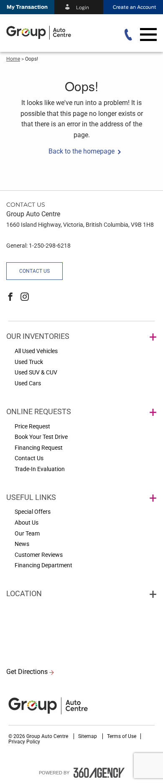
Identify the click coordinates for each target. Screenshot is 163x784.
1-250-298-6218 (50, 245)
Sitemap (88, 736)
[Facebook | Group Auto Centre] (10, 297)
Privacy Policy (24, 742)
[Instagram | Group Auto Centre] (24, 297)
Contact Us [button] (34, 271)
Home (13, 59)
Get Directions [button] (27, 672)
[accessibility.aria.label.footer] (99, 773)
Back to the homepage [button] (81, 151)
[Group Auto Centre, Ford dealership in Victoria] (55, 33)
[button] (27, 7)
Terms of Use (121, 736)
